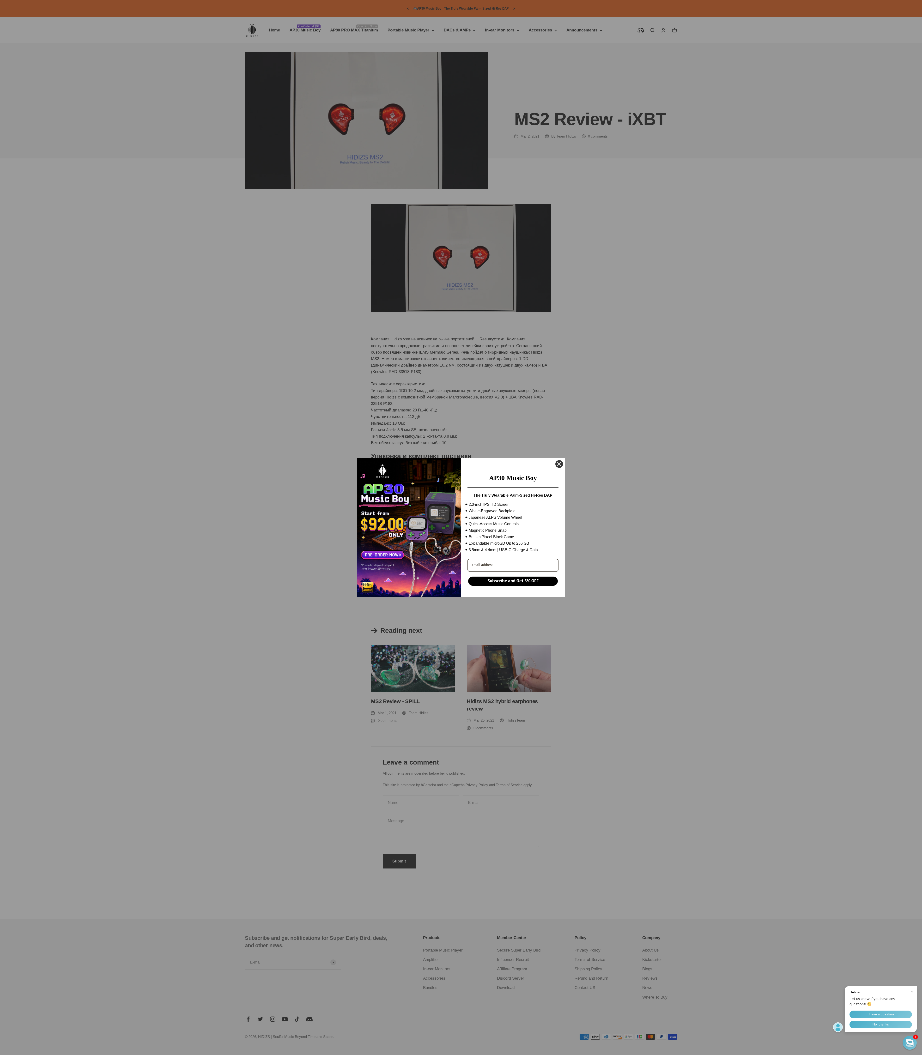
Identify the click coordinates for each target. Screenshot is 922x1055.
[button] (910, 1043)
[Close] (559, 464)
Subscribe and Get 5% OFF (513, 581)
